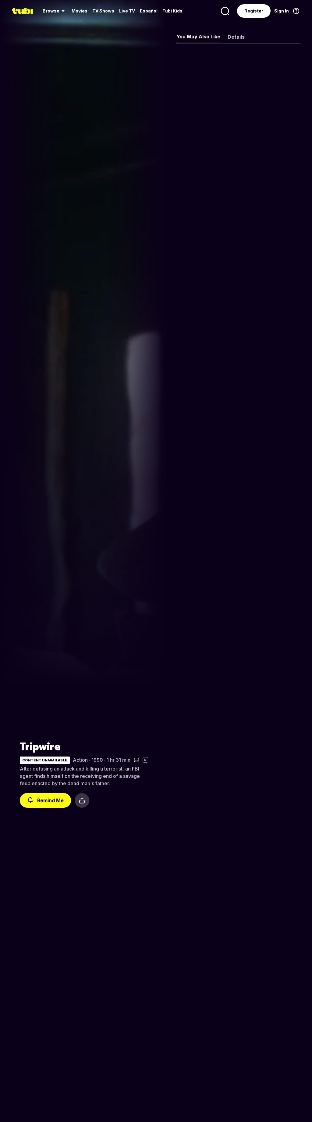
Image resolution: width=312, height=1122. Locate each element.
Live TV (127, 10)
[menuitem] (55, 11)
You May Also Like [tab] (198, 37)
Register (253, 10)
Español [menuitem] (149, 10)
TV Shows (103, 10)
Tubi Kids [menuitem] (172, 10)
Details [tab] (236, 37)
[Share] (82, 800)
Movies (79, 10)
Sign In (281, 10)
